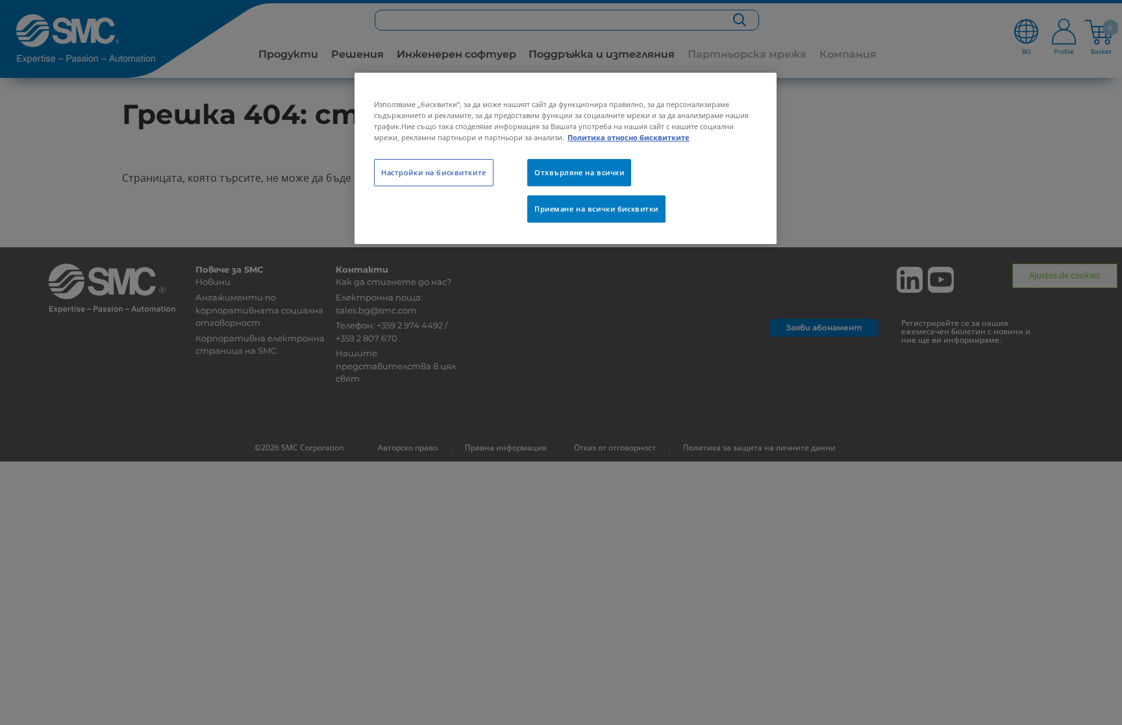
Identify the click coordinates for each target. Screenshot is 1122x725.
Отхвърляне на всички (579, 172)
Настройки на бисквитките (433, 172)
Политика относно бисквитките (628, 137)
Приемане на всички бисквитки (596, 209)
